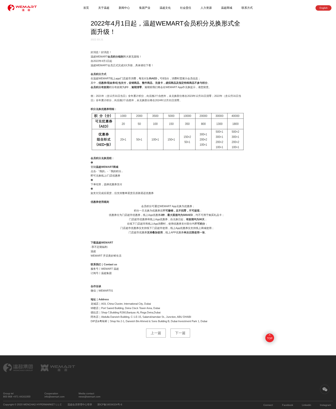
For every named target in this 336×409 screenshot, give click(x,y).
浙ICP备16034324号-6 (109, 404)
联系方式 (247, 7)
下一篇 (180, 333)
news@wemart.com (89, 396)
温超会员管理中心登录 (80, 404)
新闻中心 (124, 7)
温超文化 (165, 7)
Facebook (287, 405)
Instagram (325, 405)
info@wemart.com (54, 396)
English (324, 7)
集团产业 (144, 7)
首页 (86, 7)
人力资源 (206, 7)
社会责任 (185, 7)
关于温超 (103, 7)
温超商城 (226, 7)
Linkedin (306, 405)
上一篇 (156, 333)
